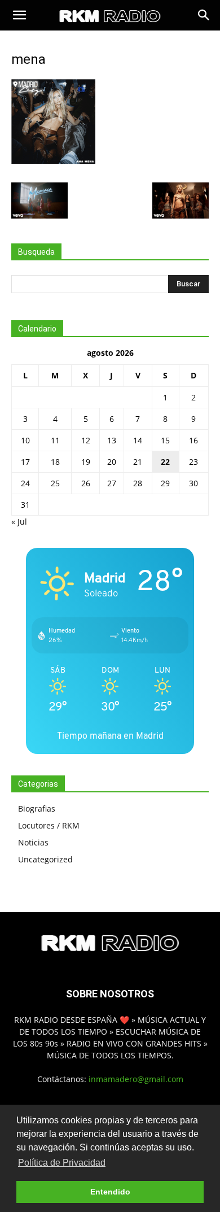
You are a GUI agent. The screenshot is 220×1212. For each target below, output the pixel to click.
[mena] (53, 160)
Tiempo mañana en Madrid (110, 736)
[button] (19, 15)
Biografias (36, 808)
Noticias (33, 842)
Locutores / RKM (49, 825)
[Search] (204, 15)
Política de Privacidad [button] (61, 1162)
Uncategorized (45, 859)
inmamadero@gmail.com (136, 1079)
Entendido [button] (110, 1191)
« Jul (19, 521)
